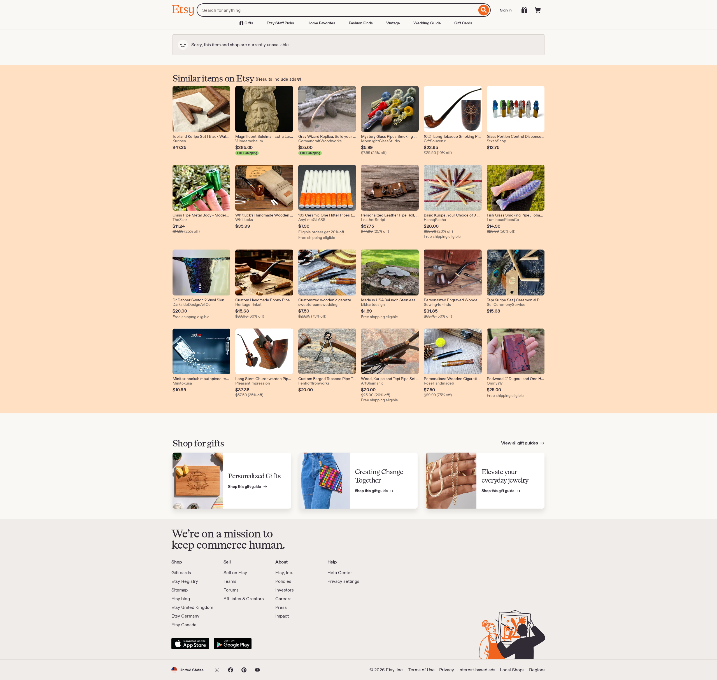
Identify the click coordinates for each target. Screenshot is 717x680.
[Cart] (537, 10)
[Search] (484, 10)
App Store (190, 643)
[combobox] (337, 10)
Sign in (506, 10)
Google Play (233, 643)
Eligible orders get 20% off (321, 232)
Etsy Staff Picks (280, 23)
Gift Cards (463, 23)
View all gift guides (520, 443)
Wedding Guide (427, 23)
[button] (187, 670)
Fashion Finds (361, 23)
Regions (537, 669)
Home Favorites (321, 23)
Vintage (393, 23)
